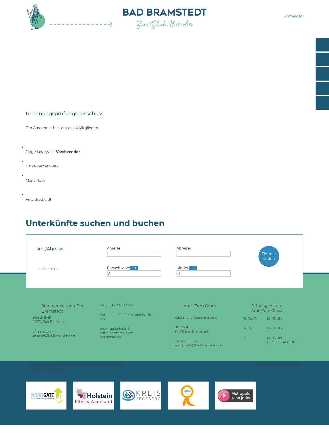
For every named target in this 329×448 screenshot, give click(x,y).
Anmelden (293, 16)
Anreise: (114, 248)
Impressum (114, 365)
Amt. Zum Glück (200, 305)
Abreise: (184, 248)
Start (33, 365)
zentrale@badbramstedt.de (53, 335)
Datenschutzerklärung (47, 369)
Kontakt (96, 365)
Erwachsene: (118, 268)
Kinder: (183, 268)
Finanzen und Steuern (71, 365)
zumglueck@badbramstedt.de (198, 345)
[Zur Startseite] (70, 29)
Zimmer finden (269, 256)
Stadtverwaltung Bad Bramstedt (63, 308)
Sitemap (45, 365)
